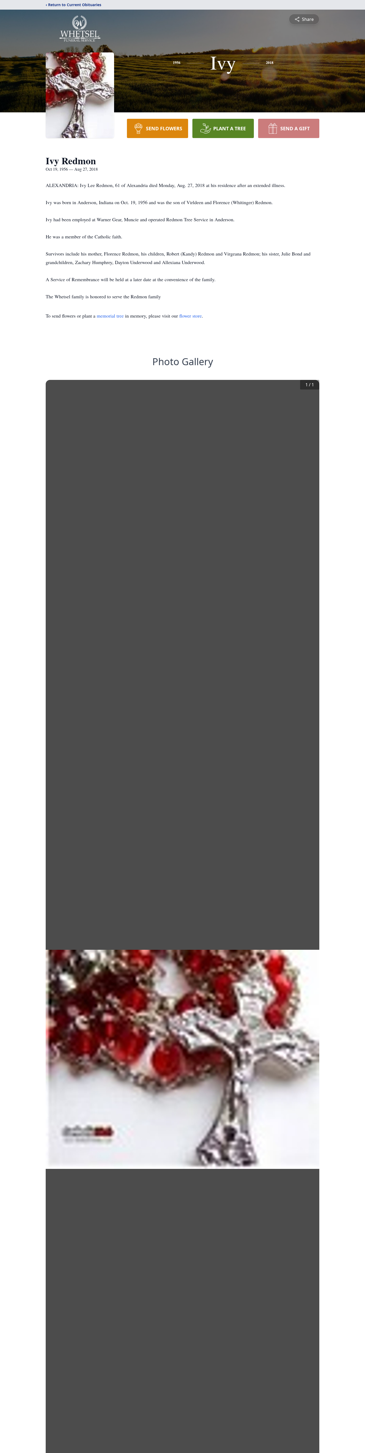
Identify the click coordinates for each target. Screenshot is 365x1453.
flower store (190, 315)
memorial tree (110, 315)
